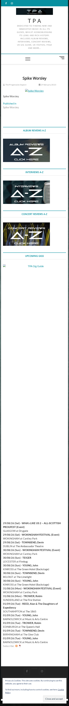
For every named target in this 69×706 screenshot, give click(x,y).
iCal (20, 646)
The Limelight (24, 576)
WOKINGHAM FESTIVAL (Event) (40, 534)
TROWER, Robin (32, 596)
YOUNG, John (30, 565)
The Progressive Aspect (15, 84)
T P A (34, 20)
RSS (16, 646)
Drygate (23, 530)
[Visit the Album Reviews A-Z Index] (26, 140)
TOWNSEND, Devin (33, 542)
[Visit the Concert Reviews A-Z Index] (26, 224)
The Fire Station (32, 599)
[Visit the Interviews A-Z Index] (26, 182)
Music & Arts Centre (36, 619)
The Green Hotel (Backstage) (33, 569)
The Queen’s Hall (30, 626)
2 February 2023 (48, 84)
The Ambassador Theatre (30, 546)
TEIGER (26, 557)
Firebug (23, 561)
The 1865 (31, 611)
